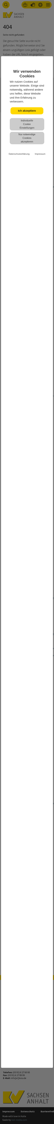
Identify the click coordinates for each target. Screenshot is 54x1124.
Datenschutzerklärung (19, 154)
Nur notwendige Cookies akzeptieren (26, 138)
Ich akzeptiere (27, 110)
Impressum (40, 154)
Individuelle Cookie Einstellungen (27, 124)
